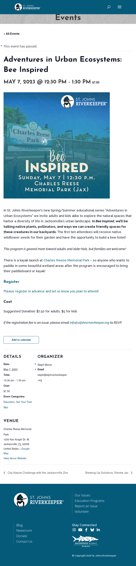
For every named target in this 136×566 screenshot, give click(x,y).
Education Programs (89, 501)
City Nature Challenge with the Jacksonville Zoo (37, 473)
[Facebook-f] (86, 530)
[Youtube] (80, 530)
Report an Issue (86, 506)
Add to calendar (21, 339)
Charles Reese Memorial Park (66, 260)
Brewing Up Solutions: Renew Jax (107, 473)
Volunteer (82, 511)
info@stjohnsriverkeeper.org (89, 322)
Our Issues (82, 495)
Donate (21, 536)
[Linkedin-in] (98, 530)
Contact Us (24, 541)
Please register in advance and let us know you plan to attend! (51, 291)
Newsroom (24, 530)
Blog (19, 525)
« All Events (11, 34)
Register (11, 282)
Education (9, 402)
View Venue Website (15, 458)
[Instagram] (74, 530)
